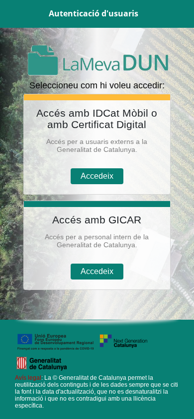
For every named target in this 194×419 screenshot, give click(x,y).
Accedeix (97, 176)
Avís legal (28, 377)
